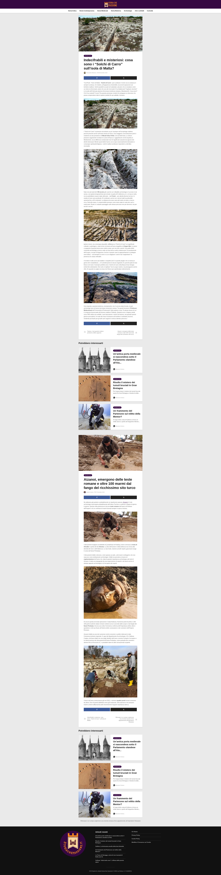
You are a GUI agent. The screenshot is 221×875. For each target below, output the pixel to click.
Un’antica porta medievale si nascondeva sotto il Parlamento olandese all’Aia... (127, 358)
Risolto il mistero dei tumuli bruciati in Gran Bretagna (125, 385)
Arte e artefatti (139, 11)
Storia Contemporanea (86, 11)
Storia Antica (72, 11)
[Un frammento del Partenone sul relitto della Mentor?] (94, 416)
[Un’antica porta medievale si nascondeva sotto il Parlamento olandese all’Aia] (94, 360)
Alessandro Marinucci (91, 72)
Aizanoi (125, 502)
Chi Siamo (135, 831)
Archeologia (128, 11)
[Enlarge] (135, 100)
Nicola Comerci (90, 492)
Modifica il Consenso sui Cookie (141, 842)
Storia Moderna (116, 11)
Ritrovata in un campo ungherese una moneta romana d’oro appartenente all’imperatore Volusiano (111, 821)
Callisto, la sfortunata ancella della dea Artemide (109, 846)
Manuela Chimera (120, 369)
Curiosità (150, 11)
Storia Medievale (102, 11)
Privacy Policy (136, 835)
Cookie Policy (136, 838)
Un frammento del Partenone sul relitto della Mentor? (126, 414)
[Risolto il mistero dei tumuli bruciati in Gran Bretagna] (94, 388)
